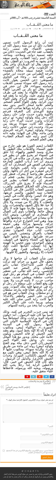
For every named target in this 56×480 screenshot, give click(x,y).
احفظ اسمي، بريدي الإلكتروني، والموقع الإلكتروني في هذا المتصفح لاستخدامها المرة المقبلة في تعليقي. (29, 451)
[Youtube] (31, 471)
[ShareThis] (28, 471)
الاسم (50, 426)
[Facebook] (35, 471)
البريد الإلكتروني (47, 434)
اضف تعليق (25, 29)
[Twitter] (33, 471)
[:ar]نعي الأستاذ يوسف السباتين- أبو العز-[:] (17, 387)
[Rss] (38, 471)
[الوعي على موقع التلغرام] (22, 471)
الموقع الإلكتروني (47, 442)
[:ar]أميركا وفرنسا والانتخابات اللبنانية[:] (39, 381)
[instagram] (25, 471)
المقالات (35, 29)
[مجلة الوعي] (28, 4)
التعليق (50, 403)
